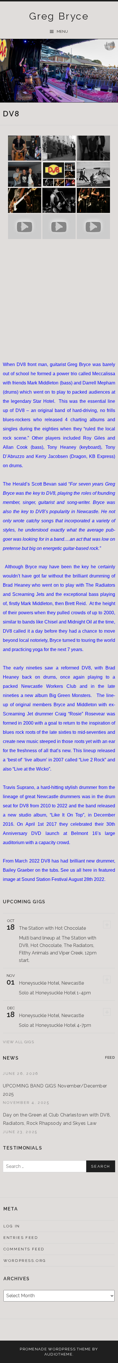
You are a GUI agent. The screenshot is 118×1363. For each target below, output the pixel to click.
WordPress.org (24, 1260)
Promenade (33, 1349)
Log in (11, 1226)
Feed (110, 1057)
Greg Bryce (59, 16)
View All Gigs (19, 1042)
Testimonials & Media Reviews (52, 1331)
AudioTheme (58, 1354)
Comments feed (24, 1249)
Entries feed (20, 1237)
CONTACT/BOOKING (66, 1330)
